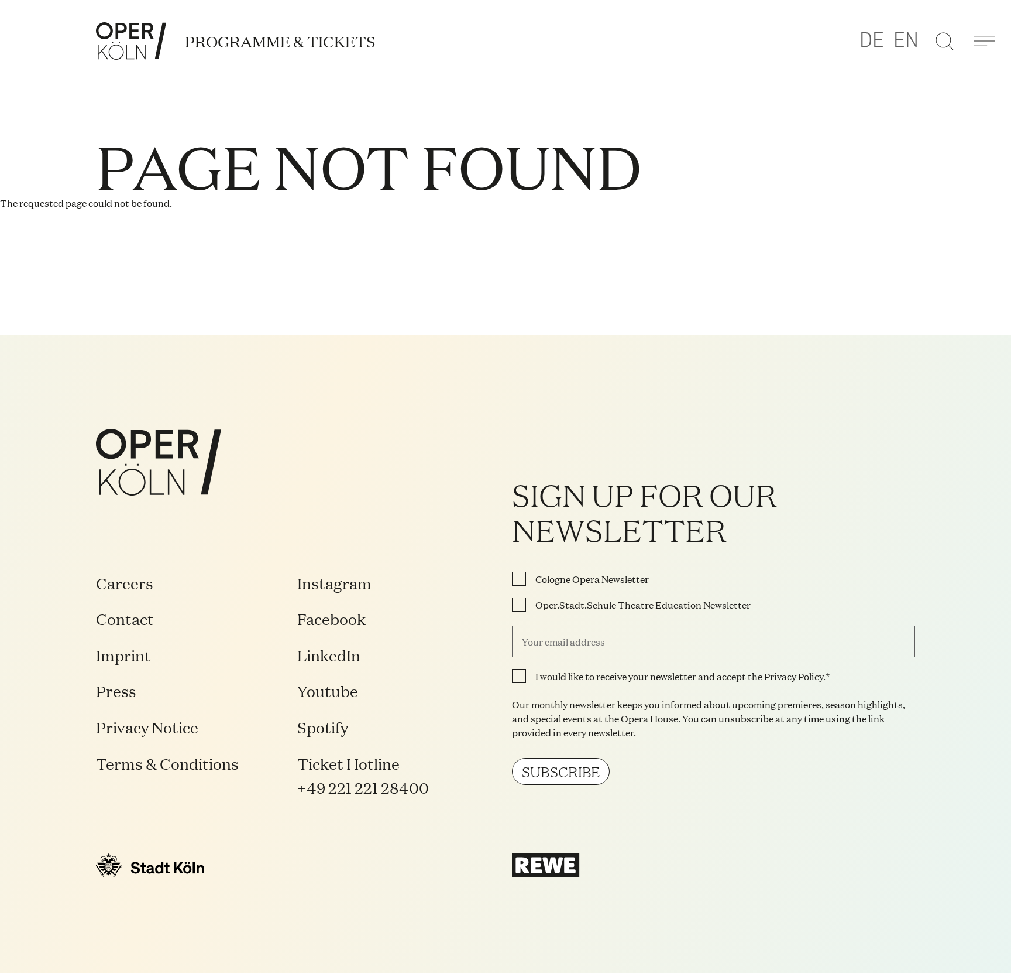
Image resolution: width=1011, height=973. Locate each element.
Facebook (331, 618)
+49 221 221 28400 (363, 787)
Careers (124, 582)
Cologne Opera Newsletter (592, 579)
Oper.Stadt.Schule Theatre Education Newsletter (643, 605)
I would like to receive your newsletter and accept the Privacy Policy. (680, 676)
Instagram (334, 582)
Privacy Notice (147, 726)
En (906, 40)
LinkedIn (328, 654)
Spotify (322, 726)
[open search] (944, 41)
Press (116, 690)
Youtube (327, 690)
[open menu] (984, 41)
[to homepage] (131, 41)
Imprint (123, 654)
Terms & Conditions (167, 763)
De (871, 40)
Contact (125, 618)
